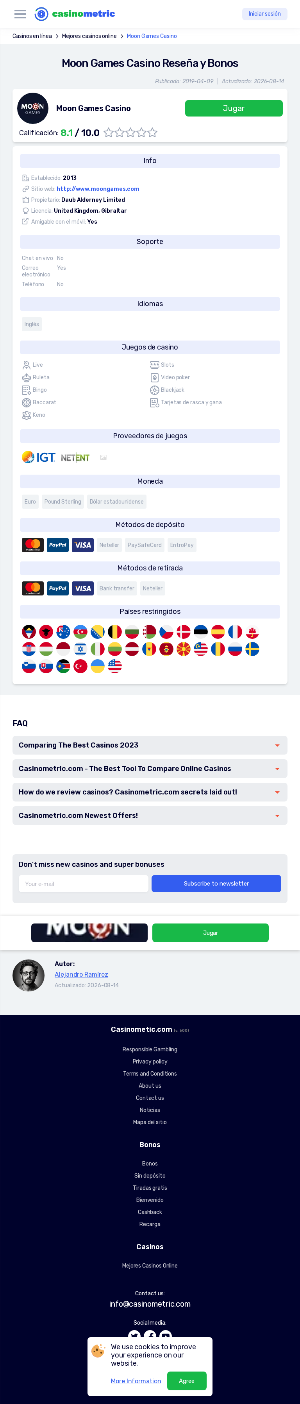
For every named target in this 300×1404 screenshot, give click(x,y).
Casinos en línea (32, 36)
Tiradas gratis (150, 1188)
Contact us (150, 1098)
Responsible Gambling (150, 1049)
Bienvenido (150, 1200)
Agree (187, 1380)
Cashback (150, 1212)
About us (150, 1086)
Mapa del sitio (150, 1122)
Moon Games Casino (152, 36)
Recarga (149, 1224)
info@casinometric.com (150, 1304)
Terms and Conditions (150, 1073)
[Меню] (20, 14)
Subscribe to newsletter (216, 883)
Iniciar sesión (265, 14)
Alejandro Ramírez (81, 974)
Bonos (150, 1163)
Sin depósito (149, 1176)
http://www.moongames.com (98, 189)
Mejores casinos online (89, 36)
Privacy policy (150, 1061)
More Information (136, 1381)
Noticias (150, 1110)
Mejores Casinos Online (150, 1265)
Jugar (234, 108)
